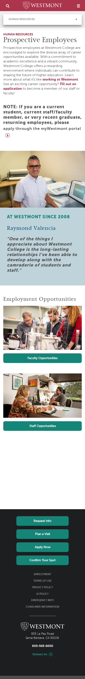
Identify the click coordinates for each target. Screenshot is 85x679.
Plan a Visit (42, 534)
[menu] (78, 6)
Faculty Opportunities (42, 358)
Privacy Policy (42, 587)
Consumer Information (42, 607)
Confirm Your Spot (42, 560)
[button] (76, 19)
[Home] (42, 6)
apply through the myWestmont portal (42, 129)
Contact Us (39, 654)
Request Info (42, 521)
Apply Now (42, 547)
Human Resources (21, 19)
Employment (42, 574)
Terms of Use (42, 581)
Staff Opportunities (42, 426)
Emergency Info (42, 600)
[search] (7, 6)
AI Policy (42, 594)
